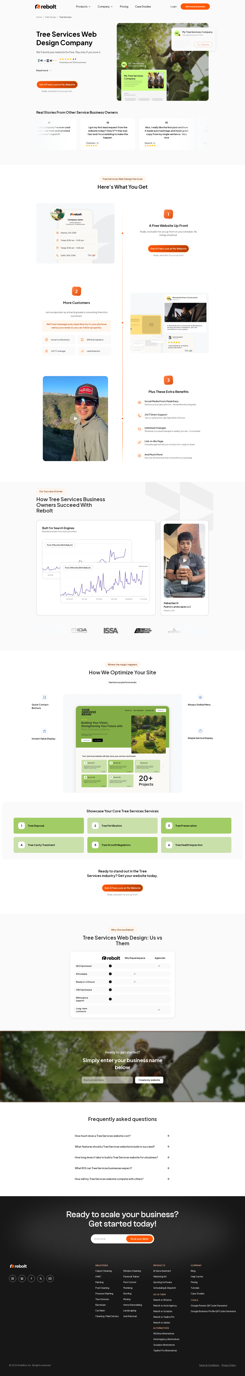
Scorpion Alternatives (164, 1344)
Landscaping (129, 1310)
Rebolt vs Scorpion (162, 1311)
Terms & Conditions (209, 1365)
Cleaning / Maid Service (107, 1316)
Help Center (197, 1276)
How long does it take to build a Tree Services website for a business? (116, 1157)
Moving (126, 1299)
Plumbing (127, 1287)
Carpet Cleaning (103, 1270)
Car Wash (100, 1310)
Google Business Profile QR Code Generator (213, 1311)
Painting (99, 1282)
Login (174, 6)
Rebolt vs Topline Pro (163, 1316)
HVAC (98, 1276)
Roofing (127, 1293)
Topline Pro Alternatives (165, 1350)
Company (104, 6)
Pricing (124, 6)
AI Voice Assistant (162, 1270)
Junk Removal (130, 1316)
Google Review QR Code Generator (209, 1305)
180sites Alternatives (163, 1333)
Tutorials (195, 1287)
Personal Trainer (131, 1276)
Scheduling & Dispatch (164, 1287)
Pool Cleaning (102, 1287)
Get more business (195, 6)
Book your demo (139, 1238)
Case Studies (143, 6)
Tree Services (102, 1299)
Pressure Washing (104, 1293)
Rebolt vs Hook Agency (165, 1305)
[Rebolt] (45, 6)
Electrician (100, 1304)
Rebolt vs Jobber (161, 1322)
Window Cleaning (132, 1270)
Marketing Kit (160, 1276)
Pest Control (129, 1282)
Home (39, 17)
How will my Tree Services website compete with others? (109, 1178)
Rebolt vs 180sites (162, 1299)
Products (81, 6)
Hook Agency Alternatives (166, 1339)
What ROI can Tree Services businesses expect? (103, 1168)
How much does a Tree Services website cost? (103, 1135)
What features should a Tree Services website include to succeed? (115, 1146)
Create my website (149, 1079)
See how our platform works (122, 682)
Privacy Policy (228, 1365)
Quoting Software (162, 1282)
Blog (193, 1270)
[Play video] (75, 418)
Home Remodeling (132, 1304)
